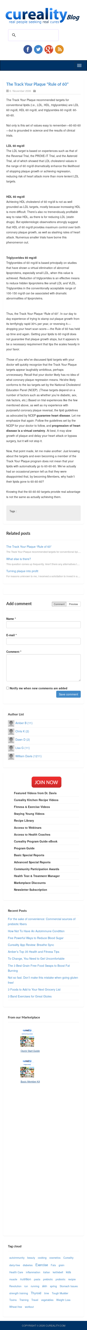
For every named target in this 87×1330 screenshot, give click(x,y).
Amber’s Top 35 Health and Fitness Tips (33, 952)
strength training (18, 1293)
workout (29, 1307)
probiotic (60, 1279)
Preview (73, 604)
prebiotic (48, 1279)
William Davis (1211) (28, 756)
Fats (53, 1265)
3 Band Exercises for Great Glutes (30, 996)
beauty (31, 1257)
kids (68, 1272)
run (26, 1286)
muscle (13, 1279)
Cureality (68, 1257)
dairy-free (14, 1265)
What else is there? (18, 559)
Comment (59, 604)
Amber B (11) (24, 723)
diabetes (28, 1265)
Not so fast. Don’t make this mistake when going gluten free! (43, 980)
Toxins (13, 1300)
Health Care (16, 1272)
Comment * (13, 652)
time (46, 1293)
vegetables (47, 1300)
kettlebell (58, 1272)
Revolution (15, 1286)
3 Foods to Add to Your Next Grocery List (34, 989)
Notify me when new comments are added (38, 688)
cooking (42, 1257)
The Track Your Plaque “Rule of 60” (37, 84)
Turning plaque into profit (22, 571)
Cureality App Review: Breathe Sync (31, 945)
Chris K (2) (22, 731)
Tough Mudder (60, 1293)
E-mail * (11, 635)
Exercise (41, 1264)
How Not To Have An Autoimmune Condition (36, 931)
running (35, 1286)
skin (44, 1286)
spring (53, 1286)
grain (61, 1265)
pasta (37, 1279)
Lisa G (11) (22, 748)
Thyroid (36, 1293)
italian (46, 1272)
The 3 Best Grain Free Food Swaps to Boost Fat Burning (39, 968)
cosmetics (54, 1257)
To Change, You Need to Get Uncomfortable (36, 958)
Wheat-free (15, 1307)
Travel (34, 1300)
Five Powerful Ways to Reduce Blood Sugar (36, 938)
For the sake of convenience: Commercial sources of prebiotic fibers (41, 921)
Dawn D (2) (22, 739)
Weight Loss (63, 1300)
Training (24, 1300)
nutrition (25, 1279)
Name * (11, 619)
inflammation (33, 1272)
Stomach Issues (69, 1286)
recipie (72, 1279)
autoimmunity (16, 1257)
